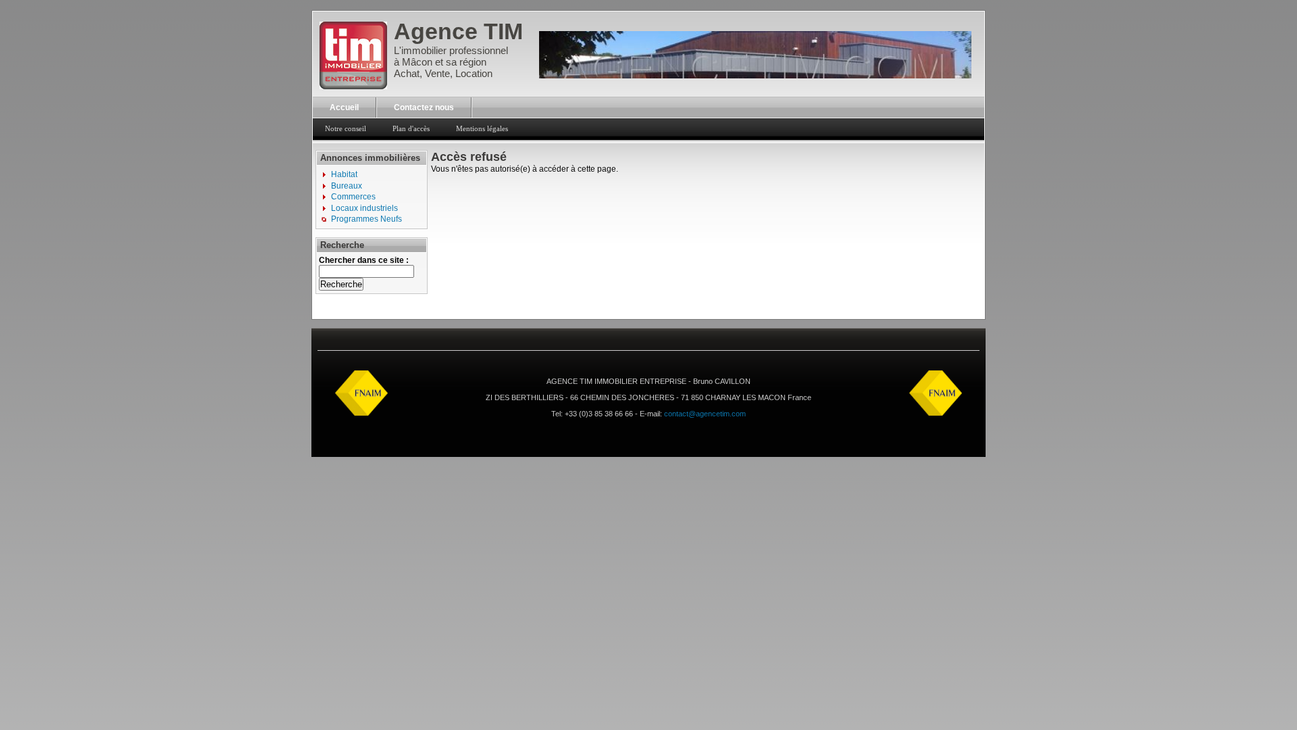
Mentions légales (482, 128)
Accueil (344, 107)
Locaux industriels (364, 208)
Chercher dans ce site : (364, 260)
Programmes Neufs (366, 219)
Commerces (353, 196)
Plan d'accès (411, 128)
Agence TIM (458, 31)
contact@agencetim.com (705, 414)
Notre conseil (345, 128)
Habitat (344, 174)
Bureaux (346, 186)
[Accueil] (353, 81)
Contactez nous (424, 107)
